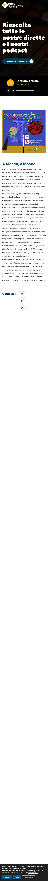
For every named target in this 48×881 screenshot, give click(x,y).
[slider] (25, 90)
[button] (18, 61)
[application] (28, 90)
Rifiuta (17, 877)
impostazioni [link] (33, 873)
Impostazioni (29, 877)
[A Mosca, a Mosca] (22, 307)
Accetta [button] (7, 877)
